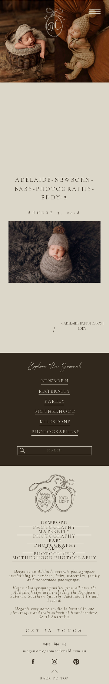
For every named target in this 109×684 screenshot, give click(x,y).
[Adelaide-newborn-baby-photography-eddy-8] (54, 133)
